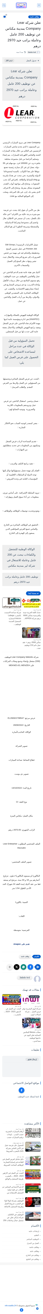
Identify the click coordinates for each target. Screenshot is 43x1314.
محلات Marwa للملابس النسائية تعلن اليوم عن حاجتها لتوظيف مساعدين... (32, 1036)
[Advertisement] (21, 694)
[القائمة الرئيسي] (39, 5)
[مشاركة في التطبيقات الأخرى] (10, 967)
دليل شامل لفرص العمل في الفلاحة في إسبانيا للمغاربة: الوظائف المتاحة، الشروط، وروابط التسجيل (13, 1162)
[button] (30, 967)
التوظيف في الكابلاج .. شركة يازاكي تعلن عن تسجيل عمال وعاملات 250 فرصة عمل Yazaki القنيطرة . (13, 1218)
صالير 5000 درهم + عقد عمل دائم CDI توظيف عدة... (31, 645)
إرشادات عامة (34, 1231)
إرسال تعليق (32, 1059)
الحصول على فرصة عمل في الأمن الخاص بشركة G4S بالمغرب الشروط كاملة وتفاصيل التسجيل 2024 (14, 1148)
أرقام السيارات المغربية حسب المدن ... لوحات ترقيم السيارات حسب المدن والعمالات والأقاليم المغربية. (14, 1134)
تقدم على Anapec (21, 944)
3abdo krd (32, 52)
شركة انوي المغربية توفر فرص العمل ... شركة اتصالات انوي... (31, 1012)
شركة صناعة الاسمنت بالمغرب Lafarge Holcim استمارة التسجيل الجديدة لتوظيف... (12, 618)
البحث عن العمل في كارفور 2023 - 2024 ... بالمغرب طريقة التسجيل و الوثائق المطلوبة (13, 1176)
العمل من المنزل (33, 1243)
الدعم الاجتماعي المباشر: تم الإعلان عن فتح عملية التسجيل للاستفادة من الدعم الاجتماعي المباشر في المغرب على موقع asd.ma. (13, 1190)
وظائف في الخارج (32, 1255)
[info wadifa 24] (21, 5)
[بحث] (4, 5)
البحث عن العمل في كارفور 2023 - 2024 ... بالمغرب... (12, 1012)
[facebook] (21, 1090)
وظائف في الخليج (32, 1259)
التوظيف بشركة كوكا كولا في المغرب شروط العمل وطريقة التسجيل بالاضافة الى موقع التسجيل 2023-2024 (14, 1204)
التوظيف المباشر (32, 1239)
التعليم (36, 1235)
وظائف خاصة (34, 17)
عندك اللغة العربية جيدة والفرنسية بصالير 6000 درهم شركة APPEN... (32, 615)
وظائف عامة (34, 1251)
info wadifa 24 (10, 1306)
